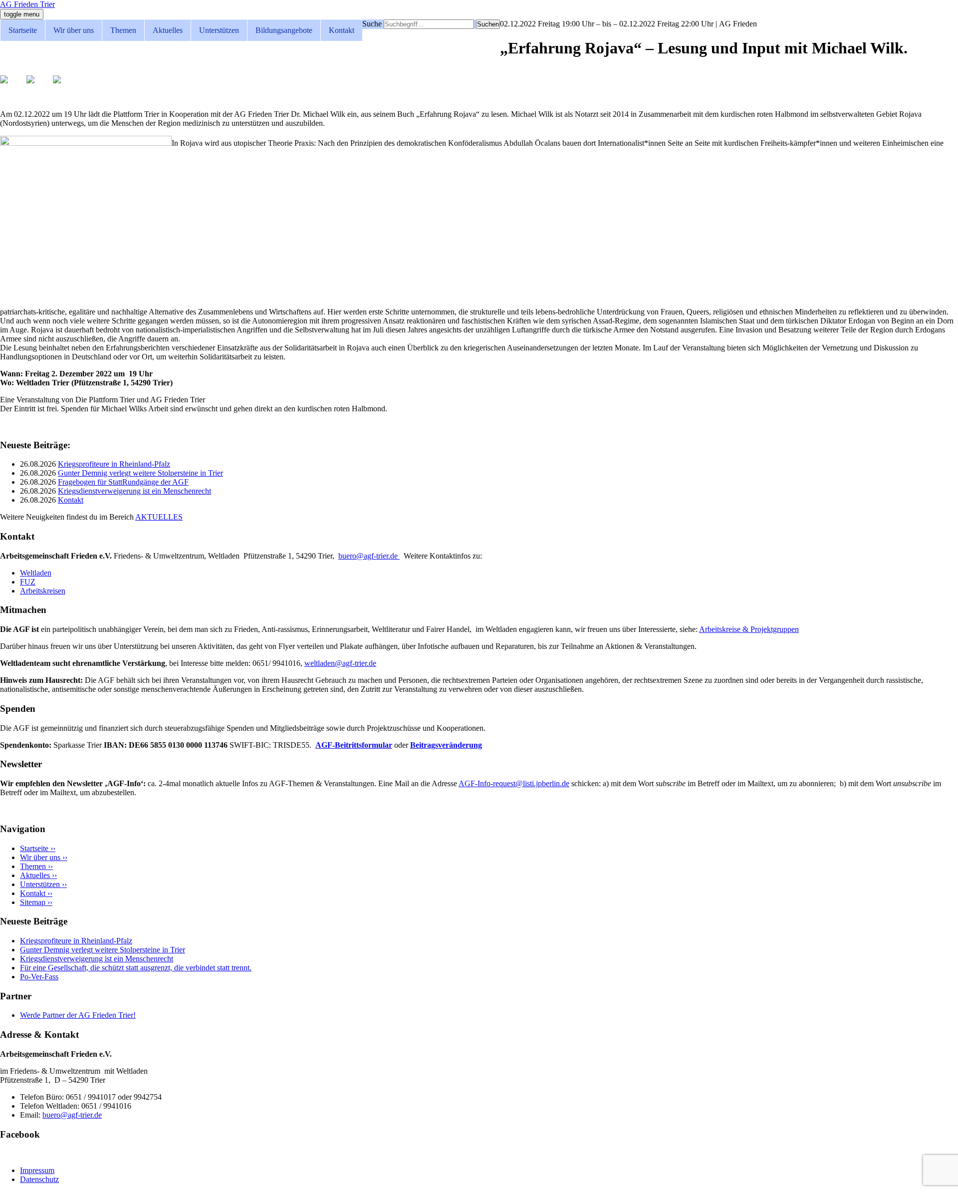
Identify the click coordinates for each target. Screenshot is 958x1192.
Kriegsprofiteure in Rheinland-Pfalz (114, 464)
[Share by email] (65, 87)
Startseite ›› (37, 848)
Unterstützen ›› (43, 884)
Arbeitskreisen (42, 591)
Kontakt (341, 30)
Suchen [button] (488, 24)
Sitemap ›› (36, 902)
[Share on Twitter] (38, 87)
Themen (123, 30)
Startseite (22, 30)
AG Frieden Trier (27, 4)
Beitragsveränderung (446, 745)
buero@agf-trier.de (369, 556)
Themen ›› (36, 866)
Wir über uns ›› (43, 857)
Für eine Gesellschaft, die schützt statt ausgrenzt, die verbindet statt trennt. (135, 967)
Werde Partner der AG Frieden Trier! (78, 1015)
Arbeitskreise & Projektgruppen (749, 629)
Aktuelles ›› (38, 875)
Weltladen (35, 573)
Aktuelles (168, 30)
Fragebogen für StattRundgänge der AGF (123, 482)
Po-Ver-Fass (39, 976)
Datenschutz (39, 1179)
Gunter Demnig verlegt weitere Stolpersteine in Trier (140, 473)
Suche (372, 23)
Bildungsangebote (283, 30)
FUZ (27, 582)
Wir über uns (73, 30)
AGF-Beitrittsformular (353, 745)
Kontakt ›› (36, 893)
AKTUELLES (159, 517)
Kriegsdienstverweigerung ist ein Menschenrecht (134, 491)
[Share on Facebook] (12, 87)
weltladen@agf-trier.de (340, 663)
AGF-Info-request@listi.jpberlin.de (514, 783)
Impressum (37, 1170)
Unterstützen (219, 30)
